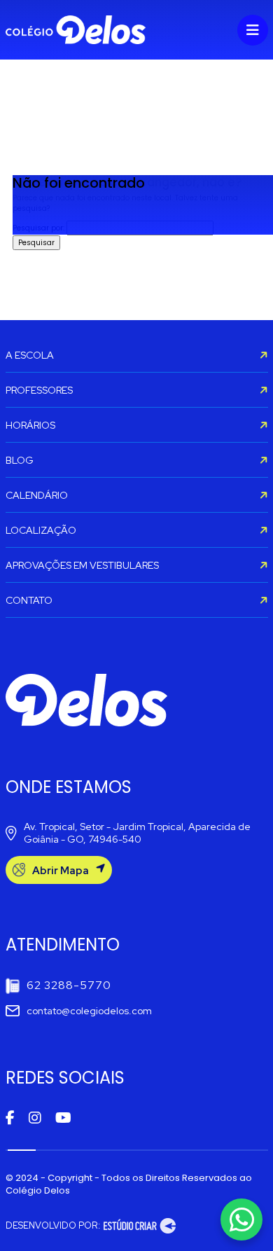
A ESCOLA (30, 355)
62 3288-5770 (69, 985)
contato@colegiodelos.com (89, 1010)
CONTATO (29, 600)
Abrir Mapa (60, 871)
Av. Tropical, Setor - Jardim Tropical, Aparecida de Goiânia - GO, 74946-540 (137, 832)
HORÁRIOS (30, 425)
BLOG (20, 460)
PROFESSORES (39, 390)
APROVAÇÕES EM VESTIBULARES (82, 565)
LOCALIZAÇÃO (41, 530)
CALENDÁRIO (37, 495)
